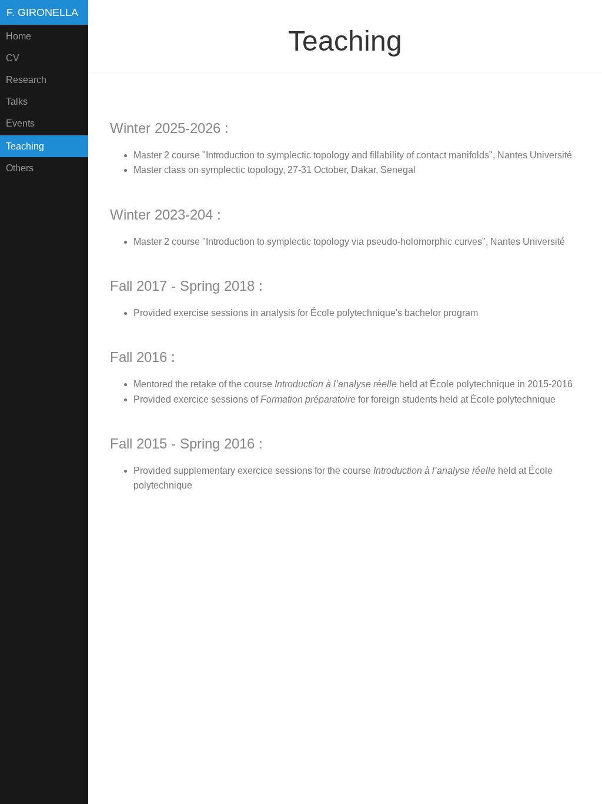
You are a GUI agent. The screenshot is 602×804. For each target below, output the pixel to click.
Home (18, 36)
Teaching (25, 146)
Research (26, 80)
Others (20, 168)
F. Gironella (42, 12)
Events (20, 123)
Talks (17, 102)
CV (12, 58)
